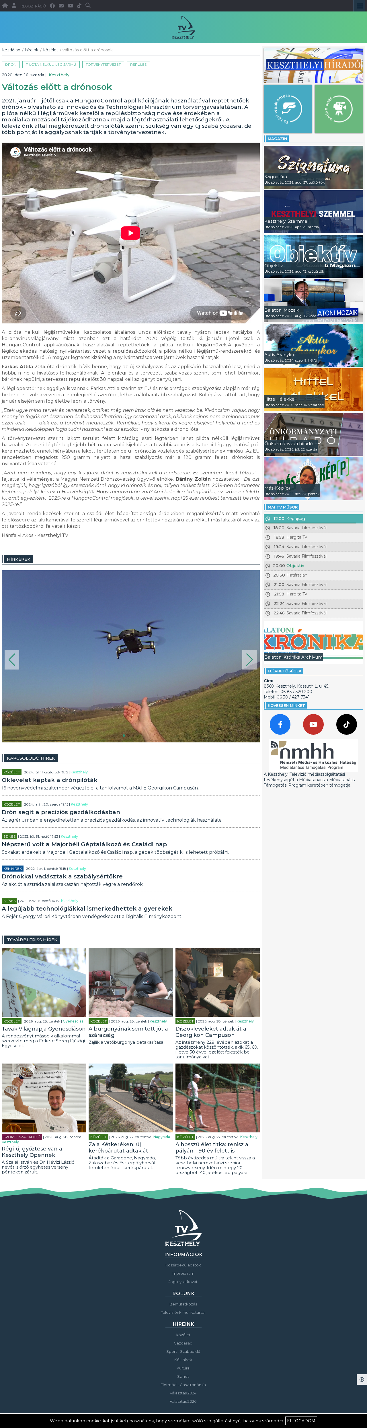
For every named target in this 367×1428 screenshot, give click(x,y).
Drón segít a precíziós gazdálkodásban (61, 812)
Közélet (50, 50)
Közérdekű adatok (183, 1265)
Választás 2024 (183, 1393)
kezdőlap (11, 50)
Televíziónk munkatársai (183, 1312)
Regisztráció (33, 6)
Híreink (31, 50)
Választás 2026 (183, 1401)
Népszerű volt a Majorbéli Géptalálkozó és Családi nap (84, 844)
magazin (277, 138)
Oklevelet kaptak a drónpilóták (49, 780)
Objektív (295, 565)
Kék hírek (12, 868)
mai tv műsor (283, 507)
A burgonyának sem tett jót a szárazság (128, 1032)
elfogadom (301, 1420)
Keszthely (59, 74)
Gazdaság (183, 1343)
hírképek (18, 559)
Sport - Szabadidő (21, 1137)
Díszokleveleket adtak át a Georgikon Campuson (210, 1032)
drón (10, 64)
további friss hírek (32, 939)
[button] (12, 660)
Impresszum (183, 1273)
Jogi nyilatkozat (183, 1281)
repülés (138, 64)
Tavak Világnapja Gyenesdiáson (44, 1029)
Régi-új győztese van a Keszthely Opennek (32, 1152)
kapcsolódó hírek (31, 758)
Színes (9, 836)
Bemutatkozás (183, 1304)
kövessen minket (286, 705)
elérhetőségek (284, 671)
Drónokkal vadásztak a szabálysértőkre (62, 876)
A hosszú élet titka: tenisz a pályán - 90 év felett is (211, 1147)
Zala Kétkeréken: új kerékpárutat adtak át (118, 1147)
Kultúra (183, 1368)
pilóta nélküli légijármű (51, 64)
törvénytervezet (103, 64)
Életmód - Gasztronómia (183, 1384)
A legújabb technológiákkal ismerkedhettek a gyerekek (87, 908)
